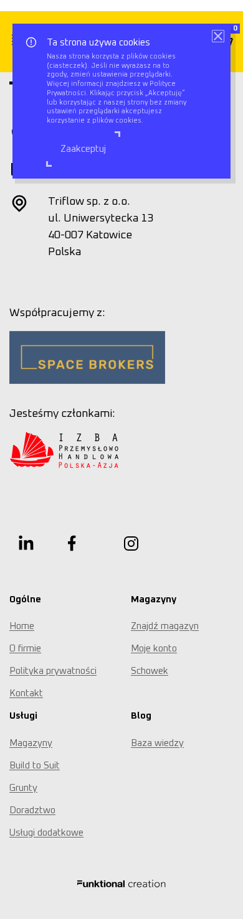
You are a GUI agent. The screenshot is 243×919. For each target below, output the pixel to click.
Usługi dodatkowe (46, 832)
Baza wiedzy (157, 743)
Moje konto (154, 648)
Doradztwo (32, 810)
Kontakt (26, 693)
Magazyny (30, 743)
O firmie (25, 648)
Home (21, 626)
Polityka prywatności (53, 671)
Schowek (149, 671)
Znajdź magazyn (165, 626)
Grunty (23, 788)
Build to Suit (34, 765)
